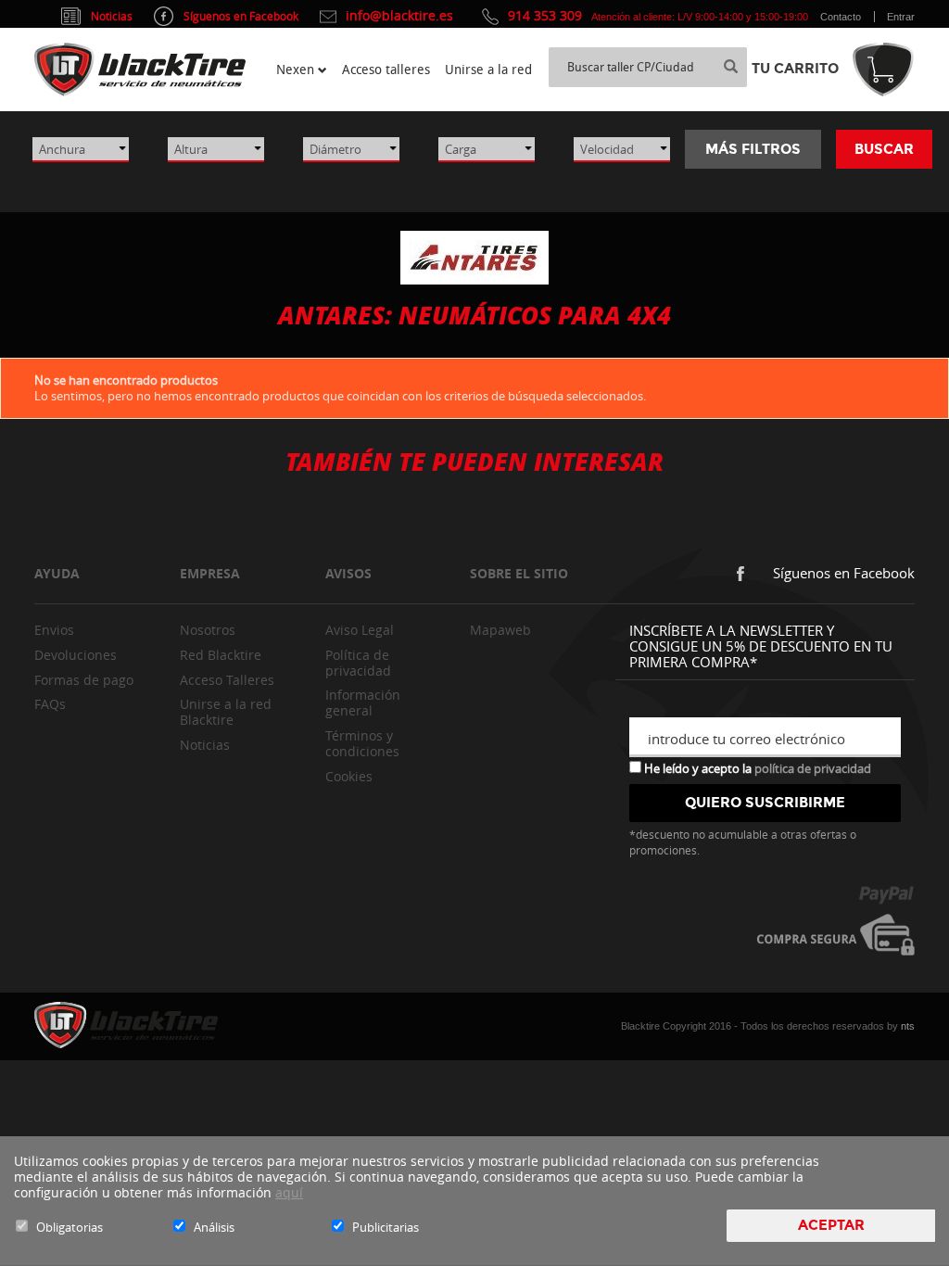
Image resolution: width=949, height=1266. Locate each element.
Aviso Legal (359, 630)
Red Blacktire (220, 655)
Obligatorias (69, 1227)
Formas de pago (83, 680)
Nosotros (207, 630)
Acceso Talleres (227, 680)
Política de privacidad (358, 662)
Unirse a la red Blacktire (226, 711)
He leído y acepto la (756, 767)
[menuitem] (302, 69)
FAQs (50, 704)
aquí (289, 1192)
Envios (54, 630)
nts (908, 1026)
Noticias (205, 744)
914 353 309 (545, 15)
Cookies (349, 776)
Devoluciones (75, 655)
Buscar (884, 149)
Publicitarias (385, 1227)
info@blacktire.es (399, 15)
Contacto (840, 16)
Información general (362, 702)
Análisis (214, 1227)
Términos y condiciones (362, 743)
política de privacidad (812, 768)
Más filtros (753, 149)
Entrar (901, 16)
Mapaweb (500, 630)
